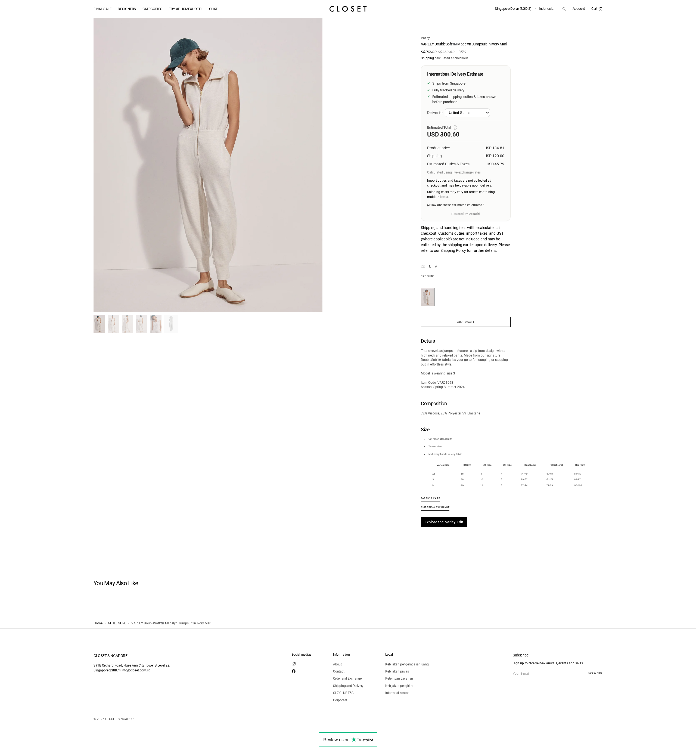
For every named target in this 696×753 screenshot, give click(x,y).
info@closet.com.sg (136, 670)
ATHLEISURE (117, 623)
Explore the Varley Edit (444, 522)
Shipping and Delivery (348, 686)
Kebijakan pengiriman (400, 686)
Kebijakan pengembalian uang (407, 664)
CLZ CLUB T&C (343, 693)
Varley (425, 38)
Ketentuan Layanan (399, 678)
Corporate (340, 700)
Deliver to (435, 112)
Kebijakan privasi (397, 671)
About (337, 664)
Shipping (427, 58)
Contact (338, 671)
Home (98, 623)
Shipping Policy (453, 250)
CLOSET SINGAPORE (120, 719)
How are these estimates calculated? (456, 205)
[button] (513, 9)
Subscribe (595, 672)
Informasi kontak (397, 693)
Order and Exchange (347, 678)
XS (423, 267)
